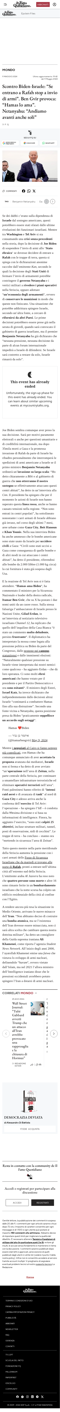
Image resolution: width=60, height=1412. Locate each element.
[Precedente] (6, 1033)
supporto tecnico (44, 1264)
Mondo (8, 70)
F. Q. (5, 124)
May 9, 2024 (39, 740)
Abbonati (42, 4)
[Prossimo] (54, 1033)
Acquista (30, 1128)
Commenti (11, 191)
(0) (40, 1064)
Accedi (17, 1202)
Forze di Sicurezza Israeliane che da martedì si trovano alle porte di (27, 862)
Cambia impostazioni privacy (20, 1312)
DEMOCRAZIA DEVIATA (23, 1117)
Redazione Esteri (19, 1064)
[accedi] (54, 4)
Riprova (30, 1277)
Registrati (43, 1202)
